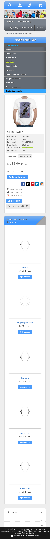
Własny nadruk (12, 45)
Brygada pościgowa (25, 323)
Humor (8, 49)
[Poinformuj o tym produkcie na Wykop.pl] (42, 184)
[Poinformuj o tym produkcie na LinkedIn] (37, 184)
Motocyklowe (11, 58)
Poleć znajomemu (16, 192)
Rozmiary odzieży (24, 21)
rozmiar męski (12, 156)
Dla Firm (40, 28)
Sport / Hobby (11, 66)
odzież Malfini (27, 28)
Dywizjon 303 (25, 433)
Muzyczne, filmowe (13, 79)
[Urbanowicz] (25, 111)
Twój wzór (10, 21)
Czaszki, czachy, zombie (16, 74)
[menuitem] (10, 22)
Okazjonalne (11, 54)
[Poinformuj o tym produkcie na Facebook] (23, 184)
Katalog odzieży (12, 28)
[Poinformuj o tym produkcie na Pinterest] (33, 184)
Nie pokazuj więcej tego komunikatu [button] (26, 536)
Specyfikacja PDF (16, 195)
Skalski (25, 267)
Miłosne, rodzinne (13, 87)
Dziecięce (10, 70)
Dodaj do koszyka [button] (17, 177)
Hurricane (25, 378)
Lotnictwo (10, 62)
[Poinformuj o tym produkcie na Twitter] (28, 184)
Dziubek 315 (25, 488)
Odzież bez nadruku (14, 91)
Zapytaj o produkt (16, 189)
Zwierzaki (10, 83)
